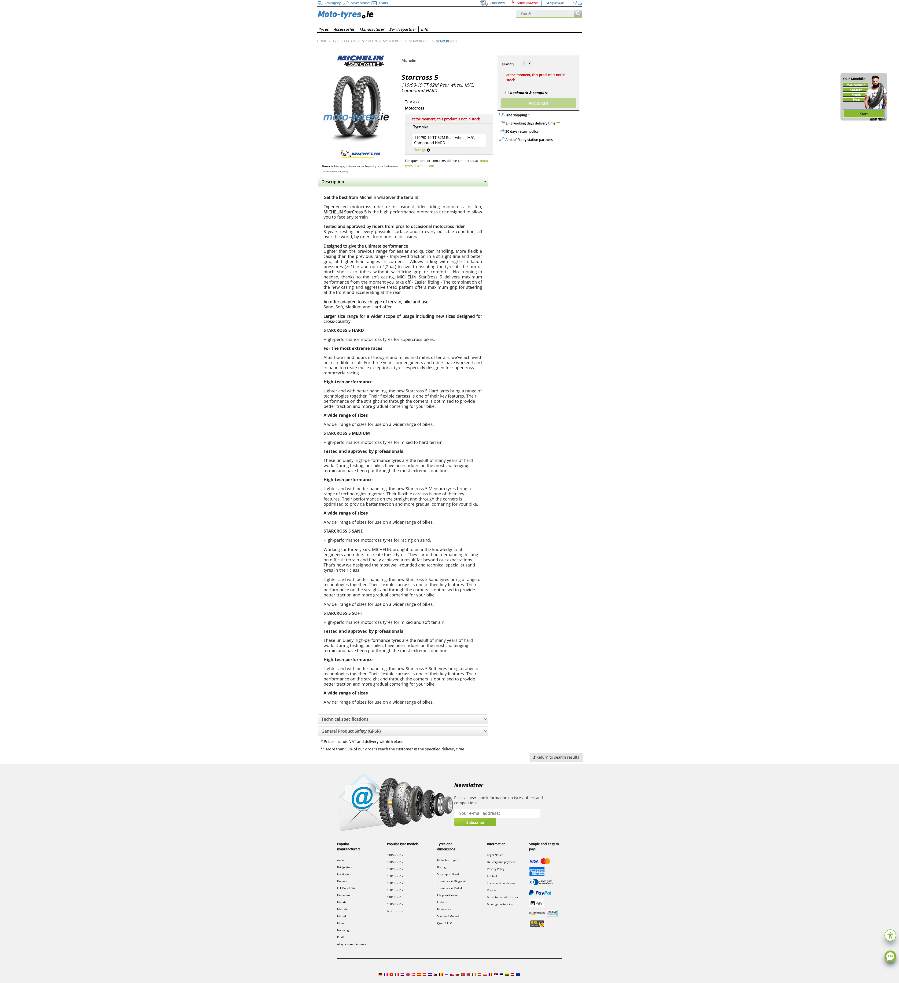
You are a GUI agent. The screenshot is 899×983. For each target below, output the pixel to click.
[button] (890, 934)
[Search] (578, 14)
